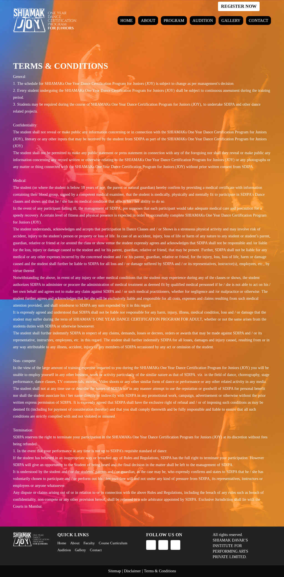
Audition (202, 20)
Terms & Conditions (160, 571)
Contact (258, 20)
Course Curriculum (113, 543)
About (148, 20)
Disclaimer (132, 571)
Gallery (230, 20)
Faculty (89, 543)
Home (126, 20)
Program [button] (174, 20)
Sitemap (114, 571)
